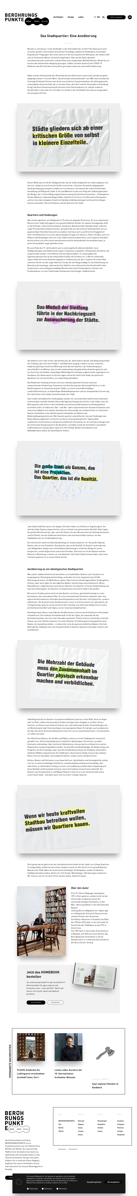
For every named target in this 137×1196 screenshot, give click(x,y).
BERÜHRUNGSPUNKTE (59, 1121)
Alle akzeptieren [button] (113, 1182)
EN (98, 17)
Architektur (58, 17)
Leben (81, 17)
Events (79, 1135)
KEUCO (59, 1128)
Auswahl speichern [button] (94, 1182)
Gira (59, 1124)
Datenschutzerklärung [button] (35, 1185)
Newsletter (99, 1124)
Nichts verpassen (116, 17)
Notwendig (33, 1188)
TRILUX (59, 1131)
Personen (72, 1065)
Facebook (118, 1121)
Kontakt (99, 1128)
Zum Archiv (55, 1002)
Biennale (79, 1121)
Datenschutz (73, 1149)
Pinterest (118, 1128)
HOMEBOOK (32, 1065)
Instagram (118, 1124)
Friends (79, 1131)
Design (71, 17)
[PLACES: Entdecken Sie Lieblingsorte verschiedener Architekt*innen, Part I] (31, 1047)
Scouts (79, 1128)
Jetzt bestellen (36, 1002)
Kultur (98, 1079)
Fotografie (25, 1065)
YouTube (118, 1131)
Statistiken (48, 1188)
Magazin (79, 1124)
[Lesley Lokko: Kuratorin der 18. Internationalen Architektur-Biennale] (69, 1047)
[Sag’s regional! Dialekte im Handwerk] (106, 1054)
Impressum (62, 1149)
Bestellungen (99, 1121)
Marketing (63, 1188)
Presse (99, 1131)
